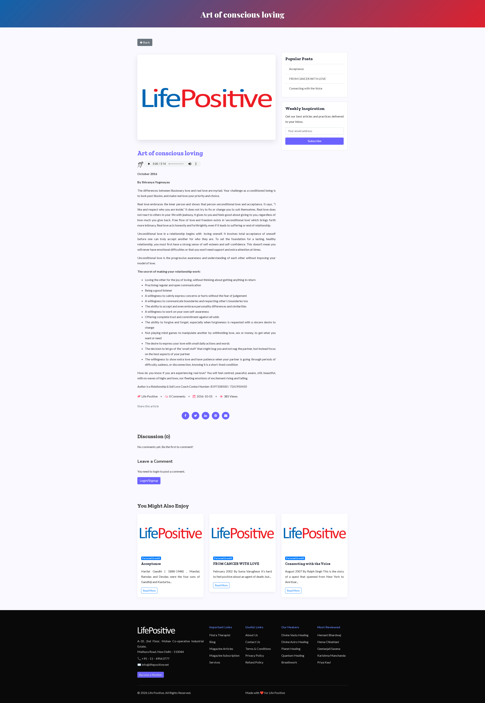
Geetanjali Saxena (328, 648)
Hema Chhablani (328, 642)
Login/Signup (149, 481)
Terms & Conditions (258, 648)
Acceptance (296, 69)
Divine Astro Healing (294, 642)
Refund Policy (254, 662)
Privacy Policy (254, 655)
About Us (251, 635)
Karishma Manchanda (331, 655)
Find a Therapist (219, 635)
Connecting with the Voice (305, 88)
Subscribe (314, 141)
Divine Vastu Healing (294, 635)
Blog (212, 642)
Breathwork (289, 662)
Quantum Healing (292, 655)
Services (214, 662)
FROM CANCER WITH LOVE (307, 78)
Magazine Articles (221, 648)
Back (146, 42)
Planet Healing (290, 648)
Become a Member (150, 674)
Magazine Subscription (224, 655)
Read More (149, 590)
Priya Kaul (324, 662)
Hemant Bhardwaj (329, 635)
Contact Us (252, 642)
